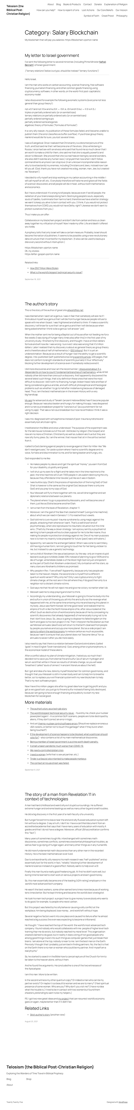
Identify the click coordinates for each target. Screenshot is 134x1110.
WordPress (123, 1102)
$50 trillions (76, 350)
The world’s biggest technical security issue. (52, 713)
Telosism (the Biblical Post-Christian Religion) (18, 10)
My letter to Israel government (52, 55)
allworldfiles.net (75, 310)
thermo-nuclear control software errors (58, 723)
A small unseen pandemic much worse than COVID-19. (57, 745)
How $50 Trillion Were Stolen (44, 268)
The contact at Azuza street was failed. (49, 763)
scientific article (83, 356)
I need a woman (38, 754)
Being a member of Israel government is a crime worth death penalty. (64, 741)
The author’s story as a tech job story (48, 708)
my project (63, 998)
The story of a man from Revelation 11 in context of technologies (60, 796)
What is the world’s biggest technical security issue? (56, 272)
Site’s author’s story (40, 1014)
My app (28, 400)
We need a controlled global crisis (47, 750)
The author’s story (41, 304)
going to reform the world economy (47, 631)
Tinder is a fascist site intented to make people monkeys (58, 758)
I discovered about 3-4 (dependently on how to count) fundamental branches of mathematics (63, 370)
